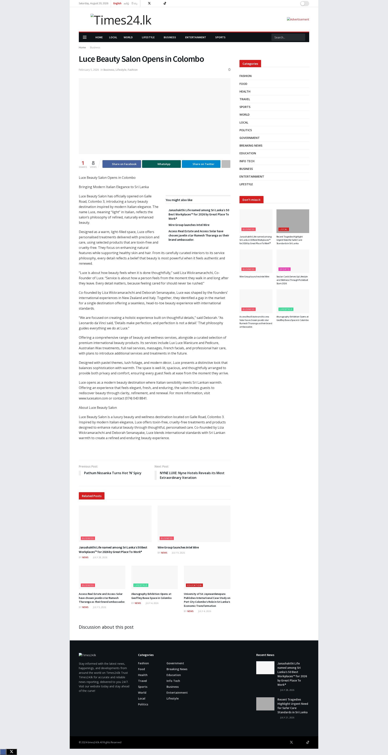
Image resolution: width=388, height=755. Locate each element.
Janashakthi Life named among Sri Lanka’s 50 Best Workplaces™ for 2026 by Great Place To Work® (199, 214)
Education (194, 585)
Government (249, 138)
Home (99, 37)
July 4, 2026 (151, 603)
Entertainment (195, 37)
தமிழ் (126, 3)
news (85, 557)
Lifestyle (148, 37)
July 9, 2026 (178, 552)
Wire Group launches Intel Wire (189, 225)
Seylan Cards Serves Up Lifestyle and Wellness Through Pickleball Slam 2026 (292, 280)
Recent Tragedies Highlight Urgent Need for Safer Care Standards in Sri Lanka (289, 240)
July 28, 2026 (100, 557)
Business (170, 37)
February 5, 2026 (89, 69)
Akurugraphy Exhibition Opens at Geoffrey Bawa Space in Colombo (151, 596)
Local (113, 37)
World (128, 37)
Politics (245, 130)
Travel (244, 99)
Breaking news (250, 145)
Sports (220, 37)
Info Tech (246, 161)
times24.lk (93, 742)
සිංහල (135, 3)
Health (244, 91)
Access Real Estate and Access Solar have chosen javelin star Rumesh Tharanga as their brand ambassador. (199, 235)
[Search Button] (301, 37)
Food (243, 84)
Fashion (133, 69)
